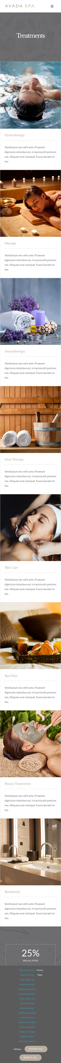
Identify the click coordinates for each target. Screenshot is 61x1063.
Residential (12, 892)
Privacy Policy (40, 972)
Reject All (30, 1057)
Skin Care (11, 567)
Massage (10, 243)
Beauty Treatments (18, 784)
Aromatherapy (15, 351)
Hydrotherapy (15, 135)
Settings (17, 1049)
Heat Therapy (14, 459)
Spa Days (11, 675)
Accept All (36, 1049)
